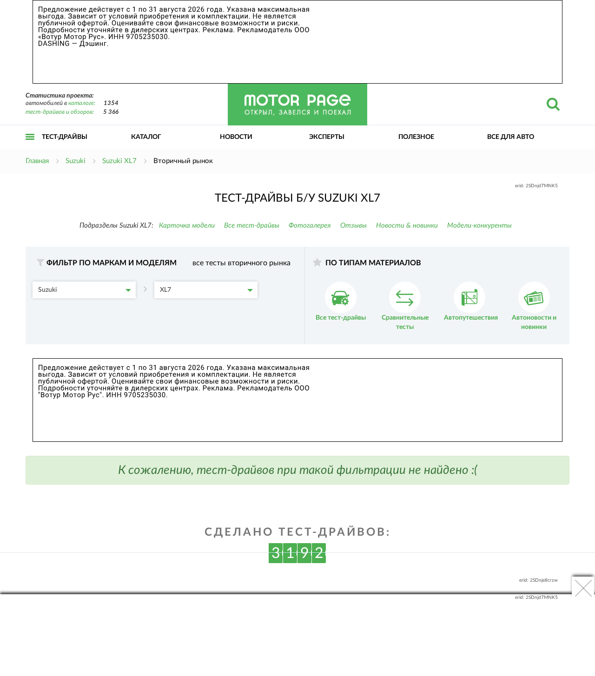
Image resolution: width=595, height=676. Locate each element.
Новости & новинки (407, 225)
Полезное (416, 137)
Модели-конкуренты (479, 225)
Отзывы (353, 225)
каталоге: (81, 103)
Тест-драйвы (64, 137)
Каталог (146, 137)
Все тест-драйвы (251, 225)
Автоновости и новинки (534, 322)
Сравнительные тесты (405, 322)
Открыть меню (30, 147)
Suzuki (47, 290)
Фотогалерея (310, 225)
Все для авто (510, 137)
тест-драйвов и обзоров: (60, 112)
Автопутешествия (471, 318)
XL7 (165, 290)
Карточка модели (187, 225)
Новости (236, 137)
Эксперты (326, 137)
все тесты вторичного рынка (241, 263)
